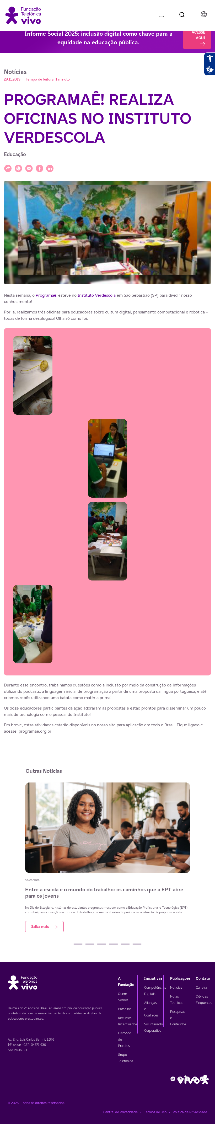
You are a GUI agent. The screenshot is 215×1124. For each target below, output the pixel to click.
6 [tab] (137, 944)
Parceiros (124, 1009)
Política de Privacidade (190, 1112)
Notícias (176, 987)
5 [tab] (125, 944)
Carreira (201, 987)
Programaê (46, 295)
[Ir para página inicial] (23, 15)
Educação (15, 154)
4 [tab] (113, 944)
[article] (107, 513)
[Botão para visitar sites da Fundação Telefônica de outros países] (204, 14)
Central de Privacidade (120, 1112)
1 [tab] (78, 944)
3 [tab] (101, 944)
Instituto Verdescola (97, 295)
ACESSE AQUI (198, 35)
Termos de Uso (155, 1112)
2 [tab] (89, 944)
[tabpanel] (107, 857)
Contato (203, 978)
